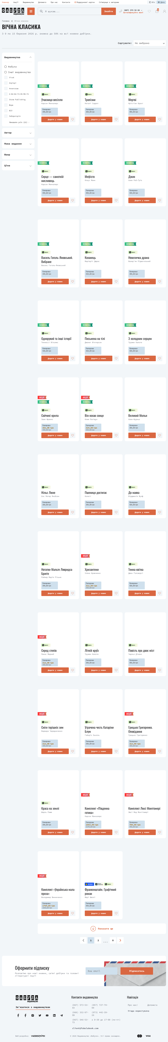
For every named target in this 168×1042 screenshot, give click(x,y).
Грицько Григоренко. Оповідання (140, 729)
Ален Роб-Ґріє (135, 180)
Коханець (90, 257)
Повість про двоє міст (141, 650)
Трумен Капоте (135, 342)
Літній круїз (92, 650)
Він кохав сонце (94, 415)
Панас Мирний (47, 654)
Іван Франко (47, 419)
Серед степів (49, 650)
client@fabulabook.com (85, 1028)
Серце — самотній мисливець (52, 178)
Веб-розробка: (22, 1036)
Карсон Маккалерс (49, 103)
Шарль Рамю (46, 812)
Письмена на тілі (95, 338)
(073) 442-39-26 (100, 1013)
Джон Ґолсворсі (135, 573)
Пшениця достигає (96, 492)
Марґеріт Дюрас (92, 261)
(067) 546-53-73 (80, 1021)
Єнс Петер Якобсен (50, 496)
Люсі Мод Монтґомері (138, 812)
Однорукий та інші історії (56, 338)
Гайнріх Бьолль (92, 735)
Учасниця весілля (51, 100)
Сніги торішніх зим (52, 727)
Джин (131, 176)
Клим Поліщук (91, 419)
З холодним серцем (140, 338)
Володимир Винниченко (51, 897)
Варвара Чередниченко (51, 731)
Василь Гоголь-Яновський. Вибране (57, 259)
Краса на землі (50, 808)
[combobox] (149, 43)
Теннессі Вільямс (49, 342)
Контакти (66, 2)
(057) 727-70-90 (100, 1006)
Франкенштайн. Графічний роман (100, 891)
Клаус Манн (90, 180)
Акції (15, 2)
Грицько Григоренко (137, 735)
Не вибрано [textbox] (142, 43)
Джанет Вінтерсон (93, 342)
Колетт (88, 496)
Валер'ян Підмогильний (139, 261)
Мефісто (90, 176)
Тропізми (90, 100)
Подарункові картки (85, 2)
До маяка (133, 492)
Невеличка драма (138, 257)
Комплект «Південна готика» (97, 810)
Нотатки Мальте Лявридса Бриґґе (56, 571)
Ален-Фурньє (134, 419)
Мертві (132, 100)
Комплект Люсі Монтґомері (144, 808)
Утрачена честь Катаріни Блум (99, 729)
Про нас (54, 2)
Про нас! (133, 1005)
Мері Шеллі (90, 897)
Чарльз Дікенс (135, 654)
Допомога (42, 2)
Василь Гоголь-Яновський (53, 265)
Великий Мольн (137, 415)
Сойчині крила (50, 415)
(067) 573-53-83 (80, 1006)
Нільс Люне (48, 492)
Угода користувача (138, 1011)
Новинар (5, 2)
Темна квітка (135, 569)
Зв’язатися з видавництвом (33, 1007)
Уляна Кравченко (93, 573)
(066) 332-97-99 (80, 1013)
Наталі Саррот (91, 103)
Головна (5, 21)
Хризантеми (92, 569)
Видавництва (28, 2)
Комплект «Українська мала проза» (57, 891)
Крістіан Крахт (135, 103)
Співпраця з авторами (109, 2)
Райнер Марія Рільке (51, 577)
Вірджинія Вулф (135, 496)
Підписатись (136, 970)
